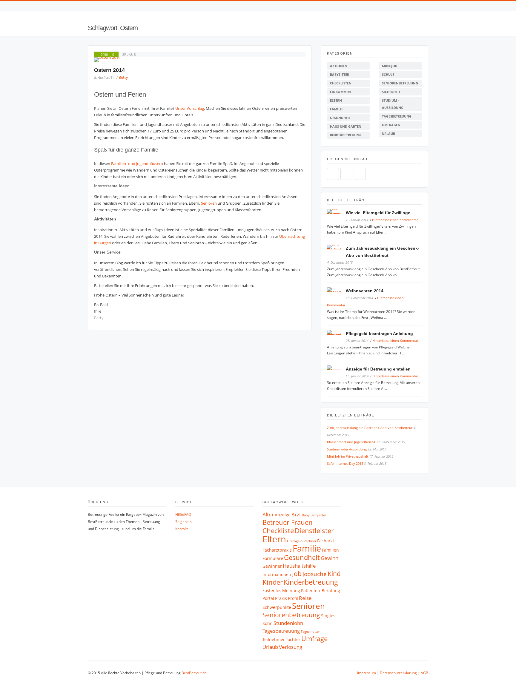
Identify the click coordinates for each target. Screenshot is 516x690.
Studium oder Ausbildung (347, 449)
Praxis (281, 598)
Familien (330, 550)
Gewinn (329, 558)
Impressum (366, 672)
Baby (306, 515)
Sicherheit (391, 91)
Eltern (336, 100)
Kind (334, 573)
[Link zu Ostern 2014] (199, 59)
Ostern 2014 (109, 70)
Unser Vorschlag (189, 108)
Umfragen (391, 125)
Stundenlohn (288, 623)
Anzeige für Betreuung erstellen (378, 369)
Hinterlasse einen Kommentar (395, 219)
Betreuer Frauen (287, 522)
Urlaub (129, 54)
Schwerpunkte (276, 607)
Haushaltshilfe (299, 565)
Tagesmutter (310, 631)
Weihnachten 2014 (364, 290)
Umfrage (314, 638)
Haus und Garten (345, 126)
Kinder (272, 582)
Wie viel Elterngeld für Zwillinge (378, 212)
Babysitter (339, 74)
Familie (336, 109)
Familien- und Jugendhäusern (137, 163)
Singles (328, 615)
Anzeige (283, 515)
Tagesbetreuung (396, 116)
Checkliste (278, 530)
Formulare (272, 558)
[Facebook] (414, 6)
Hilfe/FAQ (183, 514)
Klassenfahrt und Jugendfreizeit (351, 442)
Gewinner (272, 566)
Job (297, 573)
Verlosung (290, 646)
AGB (424, 672)
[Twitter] (420, 6)
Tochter (293, 639)
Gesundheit (340, 117)
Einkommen (340, 91)
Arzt (296, 514)
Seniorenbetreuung (400, 83)
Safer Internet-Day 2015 (345, 463)
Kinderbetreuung (346, 135)
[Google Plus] (426, 6)
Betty (123, 77)
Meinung (291, 590)
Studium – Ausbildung (392, 104)
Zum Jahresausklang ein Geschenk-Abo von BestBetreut (369, 427)
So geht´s (183, 521)
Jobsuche (314, 574)
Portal (268, 598)
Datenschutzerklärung (398, 672)
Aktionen (338, 66)
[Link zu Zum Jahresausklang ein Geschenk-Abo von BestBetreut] (336, 248)
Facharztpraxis (277, 550)
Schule (388, 74)
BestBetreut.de (194, 672)
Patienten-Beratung (320, 590)
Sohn (267, 623)
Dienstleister (314, 530)
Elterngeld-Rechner (301, 541)
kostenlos (271, 590)
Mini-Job (389, 66)
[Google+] (359, 174)
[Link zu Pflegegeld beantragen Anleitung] (336, 333)
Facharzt (325, 541)
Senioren (209, 203)
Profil (293, 598)
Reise (305, 598)
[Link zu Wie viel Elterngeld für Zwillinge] (336, 212)
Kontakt (181, 528)
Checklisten (340, 83)
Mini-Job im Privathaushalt (347, 456)
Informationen (276, 574)
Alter (268, 514)
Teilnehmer (273, 639)
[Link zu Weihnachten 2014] (336, 290)
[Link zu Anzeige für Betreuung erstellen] (336, 369)
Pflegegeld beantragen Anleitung (379, 333)
